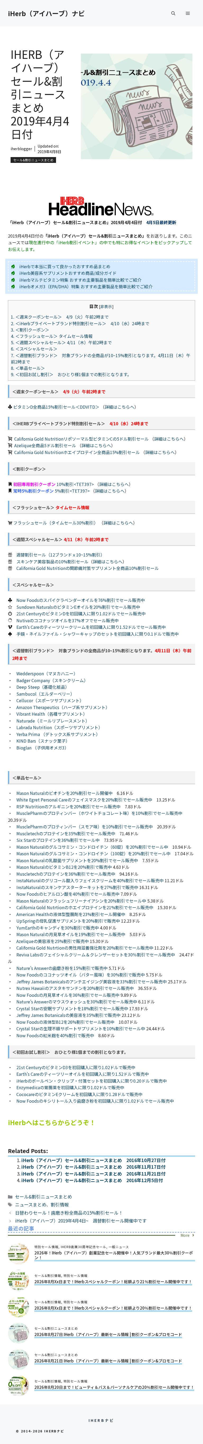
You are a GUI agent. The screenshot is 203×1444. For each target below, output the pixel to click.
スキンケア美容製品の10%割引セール (52, 561)
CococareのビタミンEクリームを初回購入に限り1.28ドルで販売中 (79, 1094)
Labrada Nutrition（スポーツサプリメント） (59, 727)
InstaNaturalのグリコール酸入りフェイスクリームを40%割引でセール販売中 (90, 880)
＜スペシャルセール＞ (34, 349)
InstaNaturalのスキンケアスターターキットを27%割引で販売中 (77, 887)
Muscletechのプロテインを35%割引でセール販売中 (65, 833)
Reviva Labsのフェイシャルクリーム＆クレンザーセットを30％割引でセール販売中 (95, 954)
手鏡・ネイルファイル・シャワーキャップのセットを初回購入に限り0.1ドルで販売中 (97, 634)
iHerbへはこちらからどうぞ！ (52, 1122)
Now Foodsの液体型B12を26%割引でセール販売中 (65, 1022)
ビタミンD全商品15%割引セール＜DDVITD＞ (56, 407)
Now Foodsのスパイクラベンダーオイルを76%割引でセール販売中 (80, 600)
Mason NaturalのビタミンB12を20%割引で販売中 (64, 867)
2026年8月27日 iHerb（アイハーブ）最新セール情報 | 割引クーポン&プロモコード (108, 1334)
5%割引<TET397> (72, 491)
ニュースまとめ (30, 1204)
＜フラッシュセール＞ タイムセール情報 (52, 336)
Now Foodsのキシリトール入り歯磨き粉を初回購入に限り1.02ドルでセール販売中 (95, 1101)
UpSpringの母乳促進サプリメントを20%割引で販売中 (68, 921)
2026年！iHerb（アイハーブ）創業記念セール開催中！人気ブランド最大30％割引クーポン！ (113, 1255)
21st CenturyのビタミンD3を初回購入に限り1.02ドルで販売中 (75, 1067)
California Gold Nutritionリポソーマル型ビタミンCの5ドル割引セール (81, 439)
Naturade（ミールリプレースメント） (53, 721)
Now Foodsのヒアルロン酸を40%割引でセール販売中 (67, 894)
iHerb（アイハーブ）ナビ (46, 13)
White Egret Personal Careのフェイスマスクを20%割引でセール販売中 (84, 799)
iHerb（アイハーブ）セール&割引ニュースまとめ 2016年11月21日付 (93, 1173)
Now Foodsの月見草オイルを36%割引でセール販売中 (67, 995)
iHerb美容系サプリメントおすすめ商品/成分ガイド (68, 273)
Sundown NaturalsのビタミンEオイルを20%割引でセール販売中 (78, 607)
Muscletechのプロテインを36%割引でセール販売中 (65, 874)
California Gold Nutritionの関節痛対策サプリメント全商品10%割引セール (87, 568)
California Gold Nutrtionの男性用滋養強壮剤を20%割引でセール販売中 (84, 948)
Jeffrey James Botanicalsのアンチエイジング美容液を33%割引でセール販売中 (91, 981)
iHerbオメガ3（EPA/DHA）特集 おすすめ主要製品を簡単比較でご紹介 (86, 286)
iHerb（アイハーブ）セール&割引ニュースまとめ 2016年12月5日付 (92, 1180)
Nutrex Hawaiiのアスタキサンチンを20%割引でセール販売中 (75, 988)
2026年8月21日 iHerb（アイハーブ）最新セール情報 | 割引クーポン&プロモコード (108, 1360)
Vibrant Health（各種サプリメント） (51, 714)
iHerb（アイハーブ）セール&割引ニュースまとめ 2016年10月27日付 (93, 1160)
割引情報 (60, 1204)
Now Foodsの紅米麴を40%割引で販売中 (55, 1035)
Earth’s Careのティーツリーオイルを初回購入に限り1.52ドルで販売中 (82, 1074)
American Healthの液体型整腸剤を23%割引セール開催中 (70, 914)
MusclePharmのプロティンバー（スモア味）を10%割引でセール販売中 (84, 826)
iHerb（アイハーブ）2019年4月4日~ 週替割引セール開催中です (81, 1220)
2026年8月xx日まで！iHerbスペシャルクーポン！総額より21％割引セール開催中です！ (113, 1281)
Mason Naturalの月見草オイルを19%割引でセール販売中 (70, 934)
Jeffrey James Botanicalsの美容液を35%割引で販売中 (68, 1015)
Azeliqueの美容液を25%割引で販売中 (52, 941)
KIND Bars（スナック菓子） (43, 741)
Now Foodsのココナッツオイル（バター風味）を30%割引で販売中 (80, 974)
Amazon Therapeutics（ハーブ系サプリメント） (63, 707)
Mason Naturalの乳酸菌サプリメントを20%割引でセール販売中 (77, 860)
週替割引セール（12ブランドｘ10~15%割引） (60, 554)
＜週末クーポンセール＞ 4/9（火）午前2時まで (60, 317)
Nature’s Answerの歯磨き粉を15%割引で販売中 (62, 968)
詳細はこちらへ (119, 407)
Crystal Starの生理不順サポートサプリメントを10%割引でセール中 (80, 1028)
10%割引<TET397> (75, 484)
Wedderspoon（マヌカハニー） (47, 673)
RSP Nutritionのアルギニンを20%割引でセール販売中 (68, 806)
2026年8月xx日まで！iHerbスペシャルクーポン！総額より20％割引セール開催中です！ (113, 1308)
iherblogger (21, 148)
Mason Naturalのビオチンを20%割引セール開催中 (64, 793)
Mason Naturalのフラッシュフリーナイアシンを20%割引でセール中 (81, 901)
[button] (173, 13)
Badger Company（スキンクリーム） (52, 680)
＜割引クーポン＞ (32, 330)
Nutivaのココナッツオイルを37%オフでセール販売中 (67, 620)
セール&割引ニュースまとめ (33, 160)
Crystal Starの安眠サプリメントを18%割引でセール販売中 (72, 1008)
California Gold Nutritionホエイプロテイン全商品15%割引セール (77, 452)
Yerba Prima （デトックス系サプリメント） (58, 734)
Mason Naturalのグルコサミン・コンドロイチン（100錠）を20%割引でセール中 (93, 853)
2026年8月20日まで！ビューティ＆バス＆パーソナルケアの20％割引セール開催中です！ (114, 1387)
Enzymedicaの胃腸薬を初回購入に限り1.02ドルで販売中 (70, 1087)
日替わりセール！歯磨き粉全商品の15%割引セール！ (69, 1212)
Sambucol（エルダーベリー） (45, 694)
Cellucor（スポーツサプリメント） (50, 700)
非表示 (106, 306)
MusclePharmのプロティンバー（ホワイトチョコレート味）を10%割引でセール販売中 (99, 813)
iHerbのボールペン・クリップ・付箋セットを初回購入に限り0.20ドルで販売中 (91, 1081)
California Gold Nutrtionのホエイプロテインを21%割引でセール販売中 (84, 907)
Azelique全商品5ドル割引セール (45, 445)
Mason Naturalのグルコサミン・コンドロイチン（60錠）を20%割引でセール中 (92, 847)
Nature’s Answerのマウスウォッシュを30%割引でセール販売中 (76, 1001)
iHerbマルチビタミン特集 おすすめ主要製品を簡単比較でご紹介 (80, 280)
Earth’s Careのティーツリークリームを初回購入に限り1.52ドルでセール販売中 (91, 627)
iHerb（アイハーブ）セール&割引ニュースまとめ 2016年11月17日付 (93, 1166)
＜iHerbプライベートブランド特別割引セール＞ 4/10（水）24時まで (80, 323)
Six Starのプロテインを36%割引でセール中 (58, 840)
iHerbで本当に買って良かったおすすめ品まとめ (64, 266)
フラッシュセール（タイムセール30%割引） (55, 523)
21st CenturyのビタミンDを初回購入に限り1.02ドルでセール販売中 (81, 613)
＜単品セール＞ (28, 368)
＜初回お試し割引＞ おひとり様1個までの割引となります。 (71, 374)
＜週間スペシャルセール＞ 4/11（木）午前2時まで (61, 342)
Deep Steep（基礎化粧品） (42, 687)
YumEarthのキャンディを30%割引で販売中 (57, 927)
